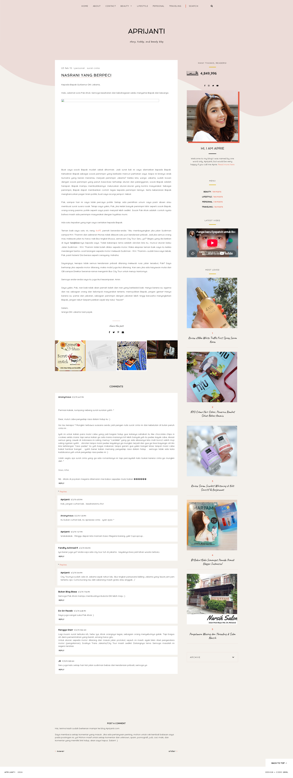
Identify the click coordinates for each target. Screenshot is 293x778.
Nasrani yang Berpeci (86, 75)
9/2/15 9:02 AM (80, 630)
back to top (278, 763)
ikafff (98, 230)
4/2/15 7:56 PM (84, 592)
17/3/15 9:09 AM (68, 661)
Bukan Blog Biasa (67, 591)
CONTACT (110, 6)
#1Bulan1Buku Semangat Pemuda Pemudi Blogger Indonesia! (212, 562)
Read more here (226, 164)
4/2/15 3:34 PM (84, 548)
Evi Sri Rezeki (65, 610)
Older (173, 751)
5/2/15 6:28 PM (80, 611)
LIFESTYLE (142, 6)
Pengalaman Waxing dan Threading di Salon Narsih (212, 636)
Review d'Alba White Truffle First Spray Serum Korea (212, 340)
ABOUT (97, 6)
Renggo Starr (65, 630)
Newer (60, 751)
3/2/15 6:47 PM (78, 397)
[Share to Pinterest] (119, 332)
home (84, 6)
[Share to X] (114, 332)
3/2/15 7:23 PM (80, 516)
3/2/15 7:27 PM (77, 532)
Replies (63, 491)
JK (59, 661)
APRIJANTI (146, 31)
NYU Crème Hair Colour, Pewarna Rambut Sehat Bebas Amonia (212, 414)
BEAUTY (125, 6)
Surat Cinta (93, 68)
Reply (61, 483)
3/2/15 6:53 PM (76, 500)
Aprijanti (65, 499)
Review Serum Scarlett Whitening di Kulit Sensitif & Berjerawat (212, 488)
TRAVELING (175, 6)
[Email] (123, 332)
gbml (285, 772)
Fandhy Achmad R (68, 548)
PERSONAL (158, 6)
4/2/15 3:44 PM (76, 573)
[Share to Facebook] (110, 332)
